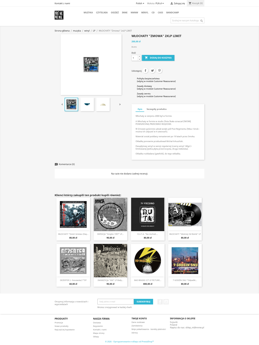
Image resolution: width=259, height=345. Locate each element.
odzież (115, 12)
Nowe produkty (61, 326)
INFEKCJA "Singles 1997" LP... (110, 234)
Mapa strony (98, 333)
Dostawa (97, 322)
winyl (144, 12)
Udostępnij (145, 70)
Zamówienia (137, 325)
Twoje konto (139, 318)
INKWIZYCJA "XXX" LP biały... (110, 280)
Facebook (160, 301)
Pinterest (159, 70)
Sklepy (96, 336)
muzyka (88, 12)
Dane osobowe (138, 322)
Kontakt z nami (62, 3)
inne (124, 12)
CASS (160, 12)
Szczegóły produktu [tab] (157, 109)
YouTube (166, 301)
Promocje (59, 322)
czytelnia (102, 12)
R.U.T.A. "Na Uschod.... (147, 234)
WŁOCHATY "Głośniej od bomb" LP (185, 234)
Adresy (135, 332)
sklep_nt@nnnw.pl (194, 327)
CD (153, 12)
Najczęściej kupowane (65, 329)
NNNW (134, 12)
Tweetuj (152, 70)
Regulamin (98, 326)
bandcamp (172, 12)
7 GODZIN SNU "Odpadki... (185, 280)
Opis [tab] (140, 109)
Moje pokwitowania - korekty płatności (149, 329)
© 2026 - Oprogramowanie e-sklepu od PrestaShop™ (129, 341)
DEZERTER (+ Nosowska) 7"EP (73, 280)
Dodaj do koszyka (158, 57)
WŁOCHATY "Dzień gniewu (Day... (73, 234)
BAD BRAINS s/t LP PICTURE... (147, 280)
